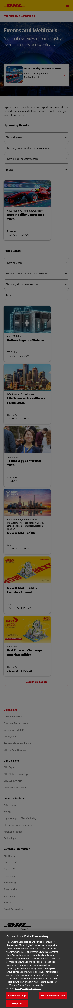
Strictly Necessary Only (53, 995)
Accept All (17, 1003)
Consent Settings (17, 995)
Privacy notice (22, 988)
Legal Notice (35, 988)
